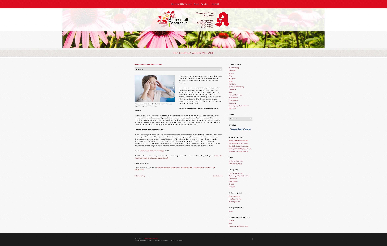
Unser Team (233, 178)
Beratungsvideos (234, 202)
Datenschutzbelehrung (236, 87)
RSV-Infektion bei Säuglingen (238, 143)
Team (196, 4)
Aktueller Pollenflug (235, 164)
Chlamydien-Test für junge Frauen (240, 149)
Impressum (232, 89)
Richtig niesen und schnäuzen (238, 140)
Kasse (231, 81)
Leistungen (232, 70)
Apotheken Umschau (236, 161)
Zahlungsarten (233, 100)
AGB (230, 92)
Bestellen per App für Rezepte (239, 176)
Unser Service (233, 181)
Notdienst (232, 187)
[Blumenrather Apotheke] (193, 19)
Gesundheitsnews (199, 167)
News (231, 211)
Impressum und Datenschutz (238, 226)
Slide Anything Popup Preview (239, 106)
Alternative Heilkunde (163, 167)
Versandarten (233, 98)
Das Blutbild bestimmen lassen (239, 146)
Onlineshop (232, 103)
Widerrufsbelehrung (235, 95)
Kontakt (215, 4)
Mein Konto (232, 84)
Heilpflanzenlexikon (235, 199)
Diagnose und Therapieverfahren (181, 167)
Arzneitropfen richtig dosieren (238, 151)
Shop (230, 76)
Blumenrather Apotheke (151, 238)
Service (204, 4)
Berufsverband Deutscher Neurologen (151, 151)
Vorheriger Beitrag (140, 176)
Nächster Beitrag (217, 176)
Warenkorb (232, 78)
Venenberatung (234, 68)
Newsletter (232, 108)
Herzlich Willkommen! (181, 4)
